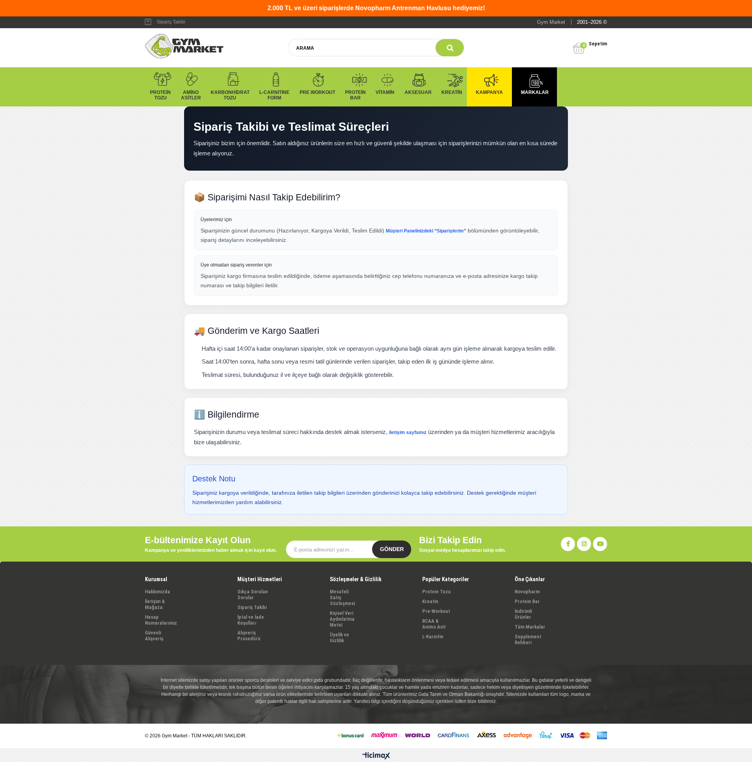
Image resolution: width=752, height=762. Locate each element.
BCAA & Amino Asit (434, 624)
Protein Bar (527, 601)
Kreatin (430, 601)
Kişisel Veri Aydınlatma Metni (342, 619)
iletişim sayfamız (408, 432)
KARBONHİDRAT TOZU (230, 95)
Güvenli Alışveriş (154, 635)
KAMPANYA (489, 92)
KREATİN (451, 92)
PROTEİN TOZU (160, 95)
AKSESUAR (418, 92)
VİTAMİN (385, 92)
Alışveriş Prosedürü (248, 635)
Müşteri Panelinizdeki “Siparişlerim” (426, 231)
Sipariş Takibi (171, 22)
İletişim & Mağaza (155, 604)
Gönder (392, 549)
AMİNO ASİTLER (191, 95)
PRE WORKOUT (317, 92)
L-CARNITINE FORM (274, 95)
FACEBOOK (568, 544)
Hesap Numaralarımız (161, 620)
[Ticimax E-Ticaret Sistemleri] (376, 756)
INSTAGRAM (584, 544)
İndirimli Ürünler (523, 614)
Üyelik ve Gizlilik (339, 637)
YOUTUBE (600, 544)
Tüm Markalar (530, 627)
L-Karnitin (432, 637)
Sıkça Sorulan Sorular (252, 594)
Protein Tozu (436, 591)
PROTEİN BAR (355, 95)
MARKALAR (535, 92)
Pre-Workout (436, 611)
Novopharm (527, 591)
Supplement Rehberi (528, 639)
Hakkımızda (157, 591)
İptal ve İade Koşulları (250, 620)
